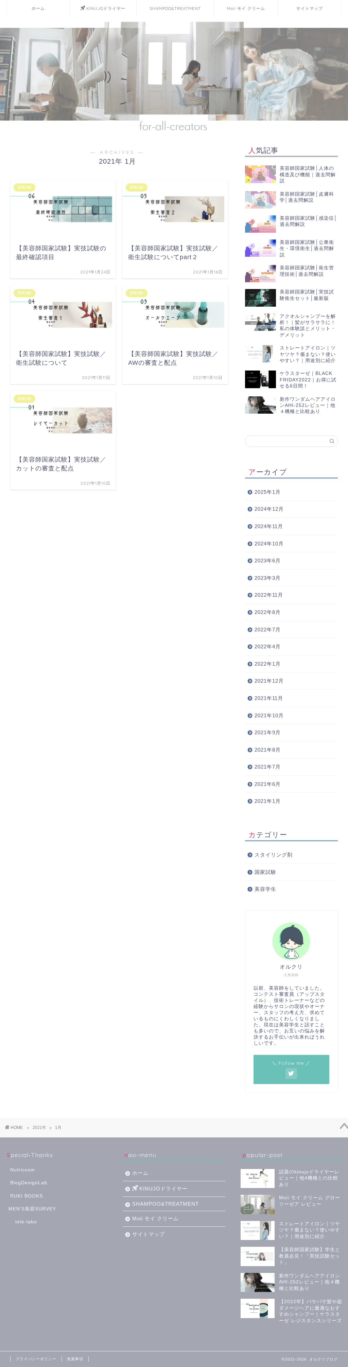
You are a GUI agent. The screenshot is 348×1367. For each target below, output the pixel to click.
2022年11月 (269, 595)
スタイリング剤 (274, 855)
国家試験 (265, 872)
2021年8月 (268, 750)
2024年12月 (269, 509)
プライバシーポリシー (36, 1359)
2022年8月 (268, 612)
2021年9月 (268, 732)
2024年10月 (269, 543)
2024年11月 (269, 526)
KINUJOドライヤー (105, 8)
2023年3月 (268, 578)
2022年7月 (268, 629)
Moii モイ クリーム (246, 8)
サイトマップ (309, 8)
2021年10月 (269, 715)
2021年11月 (269, 698)
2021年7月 (268, 767)
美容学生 (265, 889)
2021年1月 (268, 801)
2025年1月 (268, 492)
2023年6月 (268, 560)
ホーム (38, 8)
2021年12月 (269, 681)
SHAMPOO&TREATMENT (175, 8)
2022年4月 (268, 646)
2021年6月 (268, 784)
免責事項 (75, 1359)
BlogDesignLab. (29, 1182)
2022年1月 (268, 664)
